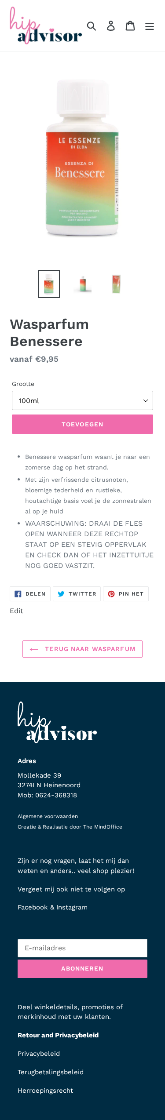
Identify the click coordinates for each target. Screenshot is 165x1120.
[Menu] (149, 26)
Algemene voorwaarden (48, 816)
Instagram (72, 907)
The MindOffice (102, 827)
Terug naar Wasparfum (89, 648)
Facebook (33, 907)
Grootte (23, 383)
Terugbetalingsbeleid (51, 1072)
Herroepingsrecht (45, 1091)
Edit (16, 611)
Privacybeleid (39, 1054)
